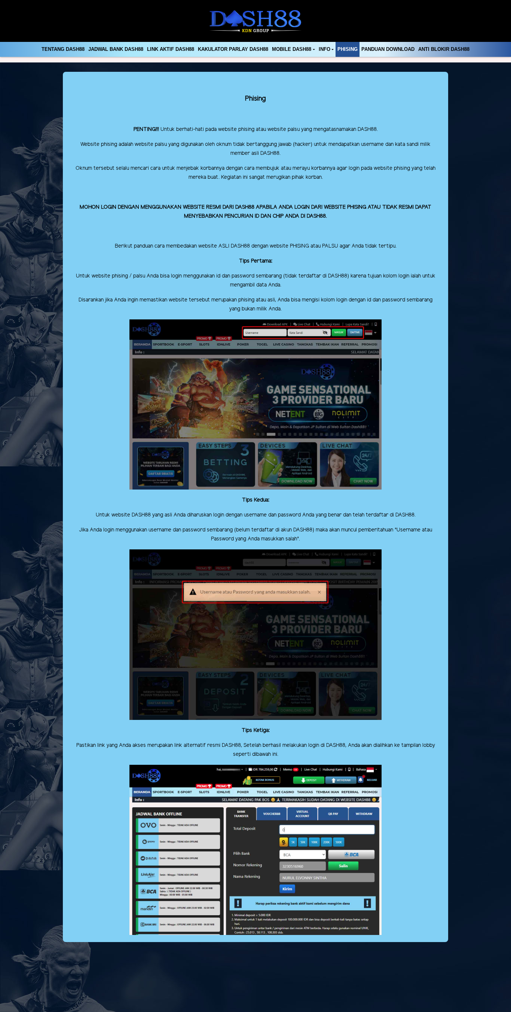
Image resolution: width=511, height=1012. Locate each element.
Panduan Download (387, 49)
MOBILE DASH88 (291, 49)
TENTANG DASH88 (63, 49)
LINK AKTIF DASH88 (170, 49)
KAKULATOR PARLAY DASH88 (233, 49)
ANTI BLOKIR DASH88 (443, 49)
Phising (347, 49)
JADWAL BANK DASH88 (115, 49)
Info (324, 49)
